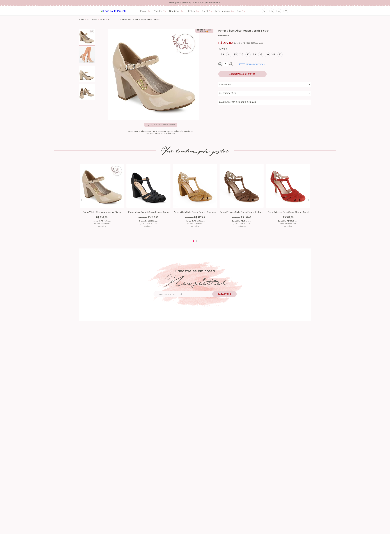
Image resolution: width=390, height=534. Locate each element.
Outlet (205, 11)
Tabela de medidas (255, 64)
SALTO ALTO (113, 20)
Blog (239, 11)
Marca (143, 11)
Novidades (174, 11)
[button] (153, 75)
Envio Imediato (222, 11)
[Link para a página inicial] (81, 20)
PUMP (102, 20)
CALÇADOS (92, 20)
